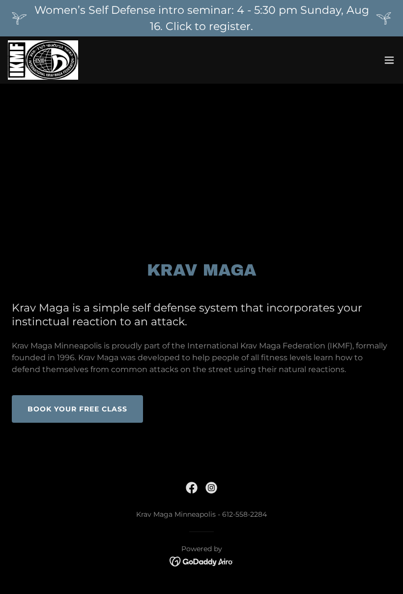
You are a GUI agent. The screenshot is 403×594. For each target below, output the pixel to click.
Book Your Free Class (77, 409)
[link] (43, 60)
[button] (389, 60)
